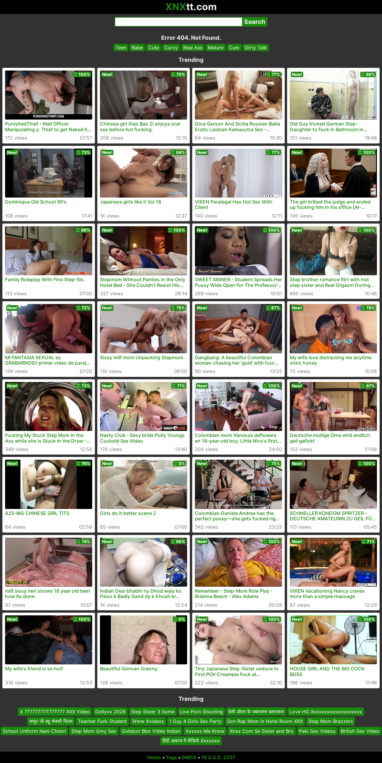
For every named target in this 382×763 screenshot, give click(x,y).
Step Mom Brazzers (330, 721)
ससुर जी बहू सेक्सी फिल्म (51, 721)
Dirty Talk (256, 48)
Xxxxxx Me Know (205, 731)
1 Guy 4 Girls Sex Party (195, 721)
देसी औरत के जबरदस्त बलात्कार (256, 712)
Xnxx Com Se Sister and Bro (262, 731)
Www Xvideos (148, 721)
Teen (120, 48)
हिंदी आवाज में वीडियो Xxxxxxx (191, 741)
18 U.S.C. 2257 (218, 757)
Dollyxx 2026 (110, 712)
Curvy (171, 48)
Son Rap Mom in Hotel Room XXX (265, 721)
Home (154, 757)
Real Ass (192, 48)
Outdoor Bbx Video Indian (151, 731)
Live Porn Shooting (201, 712)
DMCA (189, 757)
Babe (137, 48)
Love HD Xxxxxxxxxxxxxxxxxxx (325, 712)
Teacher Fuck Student (102, 721)
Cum (234, 48)
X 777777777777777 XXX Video (55, 712)
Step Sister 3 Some (153, 712)
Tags (171, 757)
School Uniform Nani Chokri (34, 731)
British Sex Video (360, 731)
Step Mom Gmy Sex (93, 731)
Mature (216, 48)
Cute (153, 48)
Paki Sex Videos (317, 731)
